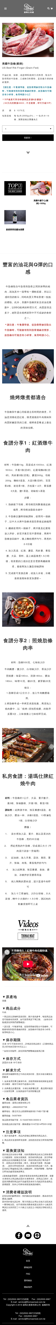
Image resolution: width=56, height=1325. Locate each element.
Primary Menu (5, 8)
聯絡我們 (28, 1286)
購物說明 (28, 1267)
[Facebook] (18, 1235)
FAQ (28, 1273)
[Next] (28, 152)
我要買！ (28, 137)
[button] (6, 40)
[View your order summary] (52, 8)
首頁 (28, 1260)
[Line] (37, 1235)
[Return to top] (28, 1225)
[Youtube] (28, 1235)
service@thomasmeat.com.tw (31, 1301)
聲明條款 (28, 1280)
